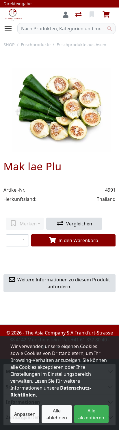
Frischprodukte (36, 44)
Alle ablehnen (57, 414)
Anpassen (25, 414)
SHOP (9, 44)
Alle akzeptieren (91, 414)
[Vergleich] (79, 14)
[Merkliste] (92, 14)
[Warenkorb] (107, 15)
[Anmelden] (66, 14)
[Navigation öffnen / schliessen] (10, 28)
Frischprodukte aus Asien (81, 44)
